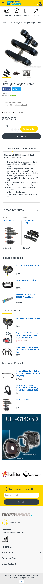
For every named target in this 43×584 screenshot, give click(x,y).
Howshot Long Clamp (29, 221)
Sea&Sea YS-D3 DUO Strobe (28, 266)
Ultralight (5, 81)
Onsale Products (11, 310)
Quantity (5, 125)
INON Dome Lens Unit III (26, 280)
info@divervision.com (15, 532)
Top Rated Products (13, 363)
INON (5, 217)
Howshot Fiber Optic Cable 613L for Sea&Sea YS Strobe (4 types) (28, 373)
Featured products (12, 257)
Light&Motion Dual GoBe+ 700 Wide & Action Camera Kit (27, 349)
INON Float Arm (9, 220)
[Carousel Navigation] (38, 210)
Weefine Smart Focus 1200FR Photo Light (25, 296)
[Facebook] (5, 539)
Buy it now (21, 136)
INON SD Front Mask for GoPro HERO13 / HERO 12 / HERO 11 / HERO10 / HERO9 (27, 387)
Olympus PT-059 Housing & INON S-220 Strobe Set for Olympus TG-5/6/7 (28, 335)
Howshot (26, 217)
